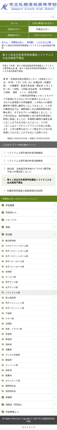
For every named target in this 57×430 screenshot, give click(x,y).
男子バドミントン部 (15, 303)
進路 (8, 227)
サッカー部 (11, 277)
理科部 (9, 344)
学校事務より (12, 412)
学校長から (11, 212)
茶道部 (9, 334)
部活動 (30, 42)
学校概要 (10, 205)
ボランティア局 (13, 381)
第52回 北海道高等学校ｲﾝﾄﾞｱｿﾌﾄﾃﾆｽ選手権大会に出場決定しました (29, 170)
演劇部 (9, 349)
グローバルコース (43, 35)
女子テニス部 (12, 287)
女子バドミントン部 (15, 308)
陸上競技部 (11, 297)
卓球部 (9, 272)
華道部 (9, 339)
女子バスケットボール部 (17, 256)
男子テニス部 (12, 282)
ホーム (14, 23)
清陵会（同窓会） (14, 404)
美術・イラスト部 (14, 329)
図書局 (9, 375)
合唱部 (9, 323)
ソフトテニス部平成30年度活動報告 (25, 153)
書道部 (9, 360)
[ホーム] (28, 6)
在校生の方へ (14, 29)
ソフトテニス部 (44, 42)
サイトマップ (28, 427)
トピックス (11, 220)
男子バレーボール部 (15, 261)
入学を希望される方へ (43, 23)
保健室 (9, 397)
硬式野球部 (11, 241)
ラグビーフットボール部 (17, 246)
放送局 (9, 370)
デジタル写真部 (13, 355)
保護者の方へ (14, 35)
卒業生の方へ (42, 29)
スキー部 (10, 318)
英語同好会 (11, 391)
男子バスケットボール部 (17, 251)
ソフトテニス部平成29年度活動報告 (25, 160)
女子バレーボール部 (15, 266)
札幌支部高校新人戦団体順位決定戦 (25, 190)
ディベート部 (12, 365)
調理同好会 (11, 386)
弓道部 (9, 313)
